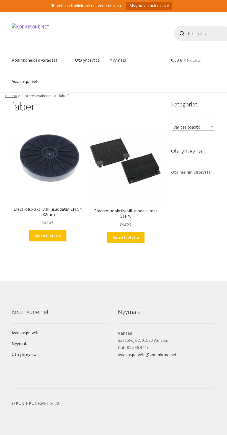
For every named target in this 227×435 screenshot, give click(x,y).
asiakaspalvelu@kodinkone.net (147, 354)
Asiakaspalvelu (26, 81)
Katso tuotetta (48, 235)
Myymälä (117, 60)
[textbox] (193, 127)
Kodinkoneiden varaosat (35, 60)
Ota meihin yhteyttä (191, 172)
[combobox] (193, 127)
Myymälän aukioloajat (149, 5)
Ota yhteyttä (87, 60)
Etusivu (11, 95)
